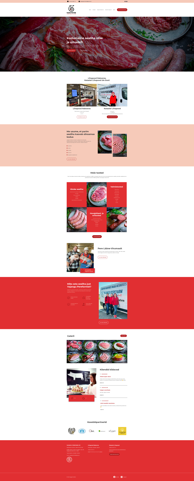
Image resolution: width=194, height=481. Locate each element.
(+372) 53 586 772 (72, 1)
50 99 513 (92, 449)
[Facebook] (125, 1)
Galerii (114, 9)
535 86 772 (114, 447)
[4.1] (83, 398)
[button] (122, 9)
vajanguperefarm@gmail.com (85, 1)
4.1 (86, 398)
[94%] (72, 398)
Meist (90, 9)
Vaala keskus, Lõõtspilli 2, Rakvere (94, 447)
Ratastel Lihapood (108, 9)
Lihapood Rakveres (100, 9)
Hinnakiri (94, 9)
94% (75, 398)
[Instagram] (126, 1)
